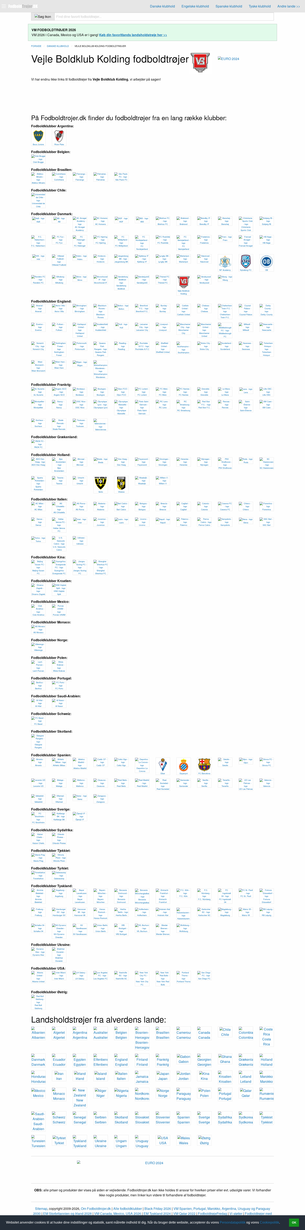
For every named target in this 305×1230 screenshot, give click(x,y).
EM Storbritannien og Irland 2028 (67, 1213)
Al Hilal (38, 706)
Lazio (121, 522)
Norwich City (38, 349)
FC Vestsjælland (183, 247)
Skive (79, 279)
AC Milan (38, 509)
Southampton (183, 352)
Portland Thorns (183, 981)
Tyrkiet (59, 1142)
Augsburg (59, 896)
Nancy (59, 407)
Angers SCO (59, 394)
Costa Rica (266, 1041)
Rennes (225, 407)
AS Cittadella (59, 512)
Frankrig (163, 1064)
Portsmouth (80, 349)
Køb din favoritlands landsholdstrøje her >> (133, 34)
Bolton (121, 308)
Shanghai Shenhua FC (100, 572)
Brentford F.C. (142, 311)
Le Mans (225, 394)
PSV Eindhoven (225, 467)
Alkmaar (79, 464)
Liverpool (163, 330)
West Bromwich (38, 370)
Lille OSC (266, 394)
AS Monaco (38, 632)
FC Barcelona (204, 773)
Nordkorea (142, 1098)
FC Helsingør (79, 245)
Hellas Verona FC (59, 529)
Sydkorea (246, 1122)
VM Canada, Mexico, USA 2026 (117, 1213)
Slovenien (163, 1122)
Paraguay (184, 1098)
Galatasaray (59, 878)
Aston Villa (59, 311)
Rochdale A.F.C (142, 349)
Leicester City (142, 330)
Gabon (184, 1061)
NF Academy (225, 270)
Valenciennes (100, 429)
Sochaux (38, 426)
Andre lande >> (288, 6)
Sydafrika (225, 1122)
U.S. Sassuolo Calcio (59, 548)
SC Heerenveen (266, 467)
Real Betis (121, 786)
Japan (162, 1078)
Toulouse (80, 426)
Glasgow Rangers (38, 746)
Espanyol (184, 773)
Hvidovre (100, 261)
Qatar (246, 1095)
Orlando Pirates (59, 843)
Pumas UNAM (59, 614)
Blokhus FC (163, 224)
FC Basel (38, 723)
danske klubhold (58, 46)
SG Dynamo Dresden (59, 935)
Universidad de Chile (38, 205)
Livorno (142, 525)
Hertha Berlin (121, 915)
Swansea (246, 349)
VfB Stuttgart (121, 934)
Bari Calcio (121, 509)
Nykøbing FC (245, 270)
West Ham (59, 367)
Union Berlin (100, 931)
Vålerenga (38, 650)
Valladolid (38, 801)
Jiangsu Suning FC (79, 572)
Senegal (80, 1122)
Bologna (142, 509)
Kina (204, 1078)
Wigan (80, 365)
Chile (225, 1034)
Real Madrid (142, 786)
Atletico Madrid (79, 768)
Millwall (246, 330)
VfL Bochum (142, 931)
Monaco (59, 1098)
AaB (38, 221)
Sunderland (225, 349)
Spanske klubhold (229, 6)
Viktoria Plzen (59, 860)
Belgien (121, 1037)
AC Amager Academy (80, 228)
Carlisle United (183, 314)
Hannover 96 (79, 915)
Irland (80, 1078)
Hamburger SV (59, 915)
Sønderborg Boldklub (121, 287)
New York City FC (142, 983)
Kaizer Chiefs (38, 843)
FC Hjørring (101, 242)
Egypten (80, 1064)
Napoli (163, 522)
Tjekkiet (266, 1122)
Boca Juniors (38, 144)
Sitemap (41, 1208)
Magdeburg (225, 915)
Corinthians (59, 179)
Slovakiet (142, 1122)
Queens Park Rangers (100, 353)
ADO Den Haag (38, 464)
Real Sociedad (163, 788)
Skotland (121, 1122)
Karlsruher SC (204, 915)
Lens (246, 392)
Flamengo (80, 179)
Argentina (80, 1037)
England (121, 1064)
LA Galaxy (79, 978)
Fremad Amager (246, 245)
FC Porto (59, 688)
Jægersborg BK (121, 261)
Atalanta (100, 509)
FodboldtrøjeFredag (212, 1213)
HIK (38, 259)
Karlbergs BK (59, 819)
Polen (204, 1095)
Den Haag (121, 464)
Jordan (183, 1078)
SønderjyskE (142, 282)
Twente (59, 483)
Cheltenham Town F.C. (225, 316)
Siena (245, 522)
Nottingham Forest (59, 353)
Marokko (266, 1081)
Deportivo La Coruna (142, 770)
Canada (204, 1037)
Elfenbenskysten (101, 1064)
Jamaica (142, 1081)
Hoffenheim (142, 915)
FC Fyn (59, 242)
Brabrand (183, 224)
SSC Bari (267, 525)
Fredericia (204, 242)
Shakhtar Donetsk (59, 959)
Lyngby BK (162, 261)
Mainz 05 (246, 915)
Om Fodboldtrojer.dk (96, 1208)
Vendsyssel (204, 282)
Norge (162, 1095)
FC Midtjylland (121, 245)
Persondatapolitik (232, 1222)
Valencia (266, 786)
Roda (246, 462)
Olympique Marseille (121, 412)
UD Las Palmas (246, 788)
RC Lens (163, 407)
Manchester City (183, 331)
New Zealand (80, 1102)
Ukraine (100, 1145)
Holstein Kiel (162, 915)
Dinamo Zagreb (38, 594)
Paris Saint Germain (142, 412)
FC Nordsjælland (142, 247)
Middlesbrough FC (225, 335)
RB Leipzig (266, 915)
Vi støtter (235, 1213)
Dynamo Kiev (38, 954)
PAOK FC (38, 447)
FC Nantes (183, 394)
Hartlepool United (80, 334)
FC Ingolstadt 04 (225, 901)
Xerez (79, 799)
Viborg (225, 279)
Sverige (204, 1122)
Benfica (38, 688)
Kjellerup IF (142, 261)
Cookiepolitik (269, 1222)
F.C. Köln (183, 896)
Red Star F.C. (204, 407)
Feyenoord (142, 464)
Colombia (246, 1037)
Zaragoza (100, 801)
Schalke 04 (38, 931)
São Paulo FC (121, 179)
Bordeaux (80, 394)
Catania (204, 509)
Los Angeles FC (100, 978)
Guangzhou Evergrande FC (59, 572)
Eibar (163, 773)
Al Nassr (59, 706)
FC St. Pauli (245, 896)
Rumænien (267, 1098)
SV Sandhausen (80, 934)
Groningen (163, 464)
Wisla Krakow (59, 670)
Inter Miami (59, 978)
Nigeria (121, 1095)
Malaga (59, 786)
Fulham (59, 330)
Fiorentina (266, 509)
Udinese (79, 543)
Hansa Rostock (100, 918)
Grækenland (246, 1064)
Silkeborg (59, 282)
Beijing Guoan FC (38, 572)
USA (162, 1142)
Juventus (101, 525)
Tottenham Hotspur (266, 353)
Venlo (100, 491)
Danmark (38, 1064)
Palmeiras (100, 179)
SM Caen (266, 407)
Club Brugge (38, 162)
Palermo (183, 525)
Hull (121, 327)
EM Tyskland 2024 (157, 1213)
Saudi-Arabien (38, 1126)
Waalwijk (142, 483)
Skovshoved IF (100, 282)
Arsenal (38, 311)
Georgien (204, 1064)
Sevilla (204, 786)
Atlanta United (38, 981)
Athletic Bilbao (59, 765)
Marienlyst (183, 261)
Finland (142, 1064)
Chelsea (204, 311)
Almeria (38, 765)
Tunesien (38, 1145)
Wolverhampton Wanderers (100, 375)
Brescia (163, 509)
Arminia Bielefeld (38, 901)
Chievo (246, 509)
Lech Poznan (38, 670)
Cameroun (184, 1037)
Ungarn (121, 1145)
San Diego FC (204, 978)
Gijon (246, 762)
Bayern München (101, 901)
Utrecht (80, 483)
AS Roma (80, 509)
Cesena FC (225, 509)
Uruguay (142, 1145)
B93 (142, 221)
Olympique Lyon (100, 407)
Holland (266, 1064)
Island (100, 1078)
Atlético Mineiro (38, 182)
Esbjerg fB (266, 224)
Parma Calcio (204, 525)
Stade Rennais (59, 429)
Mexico (38, 1095)
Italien (121, 1078)
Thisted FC (163, 282)
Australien (101, 1037)
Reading (121, 349)
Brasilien (162, 1037)
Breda (100, 462)
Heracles (183, 464)
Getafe (225, 765)
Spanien (183, 1122)
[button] (281, 1223)
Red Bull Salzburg (38, 1006)
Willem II (163, 483)
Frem (225, 240)
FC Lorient (142, 394)
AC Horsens (100, 224)
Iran (59, 1078)
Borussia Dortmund (121, 901)
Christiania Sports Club (246, 228)
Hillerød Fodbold (59, 264)
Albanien (38, 1037)
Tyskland (79, 1145)
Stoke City (204, 349)
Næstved (204, 261)
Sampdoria (225, 525)
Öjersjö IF (80, 819)
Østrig (204, 1142)
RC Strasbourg (183, 410)
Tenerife (225, 786)
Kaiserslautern (183, 918)
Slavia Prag (38, 860)
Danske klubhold (162, 6)
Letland (245, 1081)
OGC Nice (79, 407)
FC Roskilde (162, 242)
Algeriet (59, 1037)
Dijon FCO (121, 394)
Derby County (267, 314)
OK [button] (294, 1222)
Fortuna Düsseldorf (266, 901)
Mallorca (79, 786)
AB (59, 221)
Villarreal (59, 801)
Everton (38, 330)
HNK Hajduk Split (59, 592)
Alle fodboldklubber (127, 1208)
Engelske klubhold (195, 6)
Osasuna (100, 786)
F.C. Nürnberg (204, 899)
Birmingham (80, 311)
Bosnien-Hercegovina (142, 1045)
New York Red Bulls (163, 983)
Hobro (79, 259)
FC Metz (163, 394)
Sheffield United (163, 352)
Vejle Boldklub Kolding (183, 292)
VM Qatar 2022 (184, 1213)
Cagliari (183, 509)
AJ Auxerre (38, 394)
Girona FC (266, 765)
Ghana (225, 1061)
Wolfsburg (183, 931)
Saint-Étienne (245, 410)
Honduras (38, 1081)
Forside (36, 46)
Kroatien (225, 1081)
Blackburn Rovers (100, 316)
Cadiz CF (100, 765)
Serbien (100, 1122)
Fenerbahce (38, 878)
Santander (183, 786)
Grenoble (204, 394)
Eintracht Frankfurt (163, 901)
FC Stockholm (38, 822)
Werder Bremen (163, 934)
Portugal (225, 1098)
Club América (38, 614)
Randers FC (38, 282)
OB (266, 270)
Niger (100, 1095)
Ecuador (59, 1064)
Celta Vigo (121, 765)
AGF (121, 221)
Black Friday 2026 (157, 1208)
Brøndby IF (204, 224)
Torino (38, 541)
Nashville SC (121, 978)
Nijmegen (204, 464)
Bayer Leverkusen (80, 901)
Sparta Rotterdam (38, 488)
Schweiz (59, 1122)
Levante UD (38, 786)
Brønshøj (225, 224)
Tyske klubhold (260, 6)
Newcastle (266, 330)
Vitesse (121, 491)
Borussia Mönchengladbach (142, 901)
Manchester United (204, 334)
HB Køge (266, 242)
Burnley (163, 311)
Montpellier (38, 407)
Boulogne (101, 394)
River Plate (59, 144)
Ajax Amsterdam (59, 469)
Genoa (38, 525)
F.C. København (38, 245)
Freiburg (38, 915)
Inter (80, 522)
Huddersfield (100, 330)
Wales (183, 1142)
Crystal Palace (245, 314)
